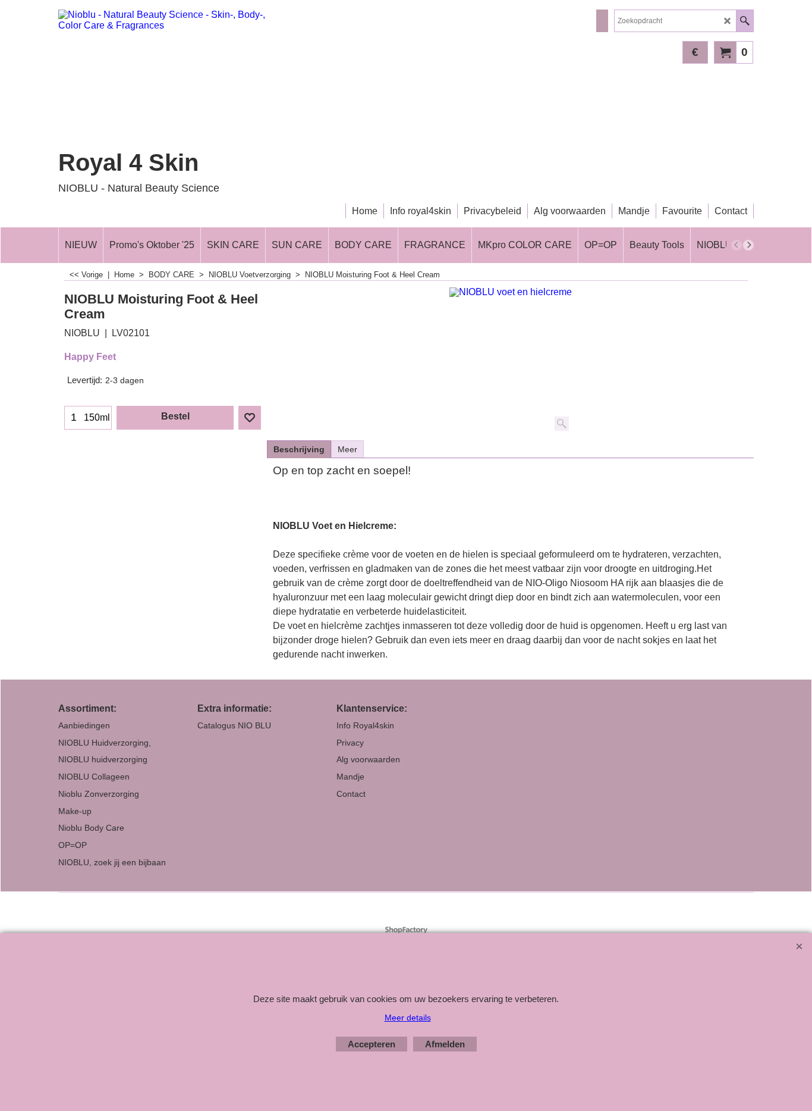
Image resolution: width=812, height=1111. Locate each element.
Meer (347, 449)
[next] (748, 245)
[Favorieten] (249, 417)
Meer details (408, 1017)
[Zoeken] (744, 21)
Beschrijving (299, 449)
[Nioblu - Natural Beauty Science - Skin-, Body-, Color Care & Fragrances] (162, 79)
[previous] (736, 245)
